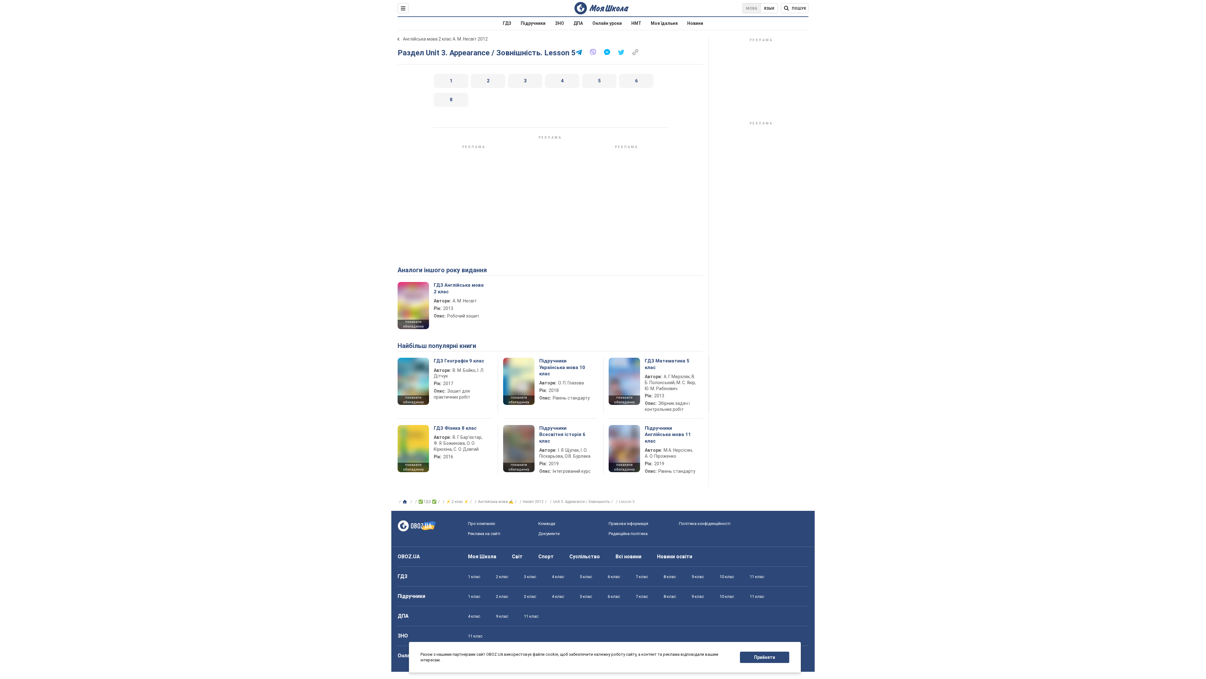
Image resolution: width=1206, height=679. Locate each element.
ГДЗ (507, 23)
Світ (517, 557)
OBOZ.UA (409, 557)
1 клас (474, 576)
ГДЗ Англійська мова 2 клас (459, 288)
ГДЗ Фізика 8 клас (455, 428)
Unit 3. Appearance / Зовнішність (581, 502)
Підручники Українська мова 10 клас (562, 367)
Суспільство (584, 557)
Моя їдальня (664, 23)
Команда (546, 523)
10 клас (727, 576)
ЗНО (559, 23)
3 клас (530, 576)
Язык (769, 8)
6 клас (614, 576)
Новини (695, 23)
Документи (549, 533)
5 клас (586, 576)
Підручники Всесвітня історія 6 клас (562, 434)
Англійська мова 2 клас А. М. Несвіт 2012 (445, 38)
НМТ (636, 23)
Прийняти (764, 657)
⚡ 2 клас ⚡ (457, 502)
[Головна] (405, 502)
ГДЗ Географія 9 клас (459, 361)
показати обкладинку (413, 324)
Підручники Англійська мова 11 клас (668, 434)
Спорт (546, 557)
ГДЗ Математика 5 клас (667, 364)
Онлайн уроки (607, 23)
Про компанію (481, 523)
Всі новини (628, 557)
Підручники (533, 23)
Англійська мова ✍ (495, 502)
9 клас (698, 576)
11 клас (757, 576)
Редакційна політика (628, 533)
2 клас (502, 576)
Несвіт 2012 (533, 502)
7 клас (642, 576)
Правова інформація (628, 523)
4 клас (558, 576)
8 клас (670, 576)
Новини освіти (674, 557)
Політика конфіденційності (705, 523)
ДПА (578, 23)
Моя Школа (482, 557)
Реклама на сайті (484, 533)
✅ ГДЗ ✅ (427, 502)
